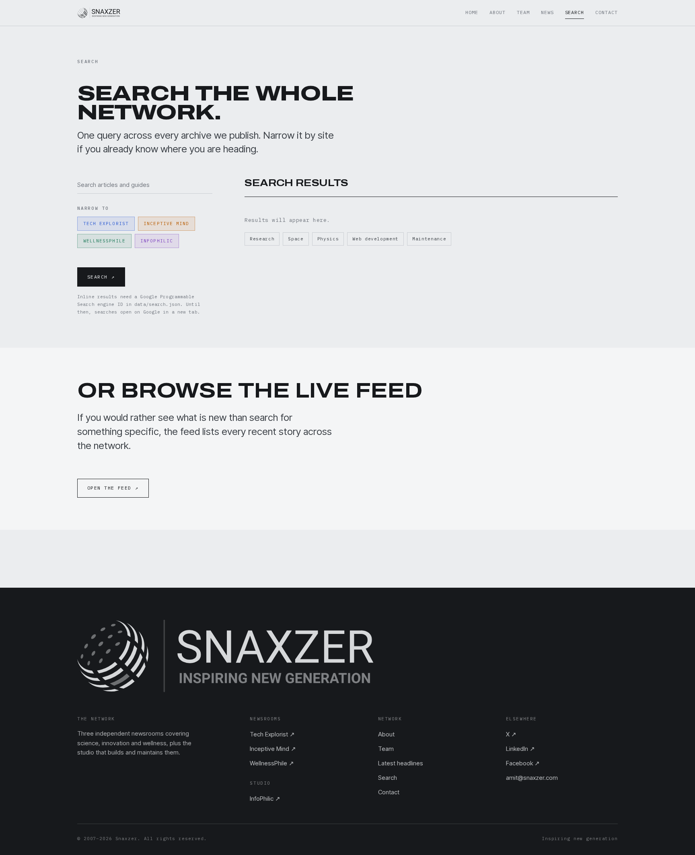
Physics (328, 239)
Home (471, 12)
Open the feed (113, 488)
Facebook (523, 763)
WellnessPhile (104, 241)
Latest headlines (400, 763)
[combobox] (144, 185)
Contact (606, 12)
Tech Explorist (106, 223)
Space (295, 239)
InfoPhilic (156, 241)
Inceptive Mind (166, 223)
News (547, 12)
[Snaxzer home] (98, 13)
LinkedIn (520, 748)
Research (262, 239)
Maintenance (429, 239)
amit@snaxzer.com (532, 777)
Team (523, 12)
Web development (375, 239)
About (497, 12)
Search (574, 12)
